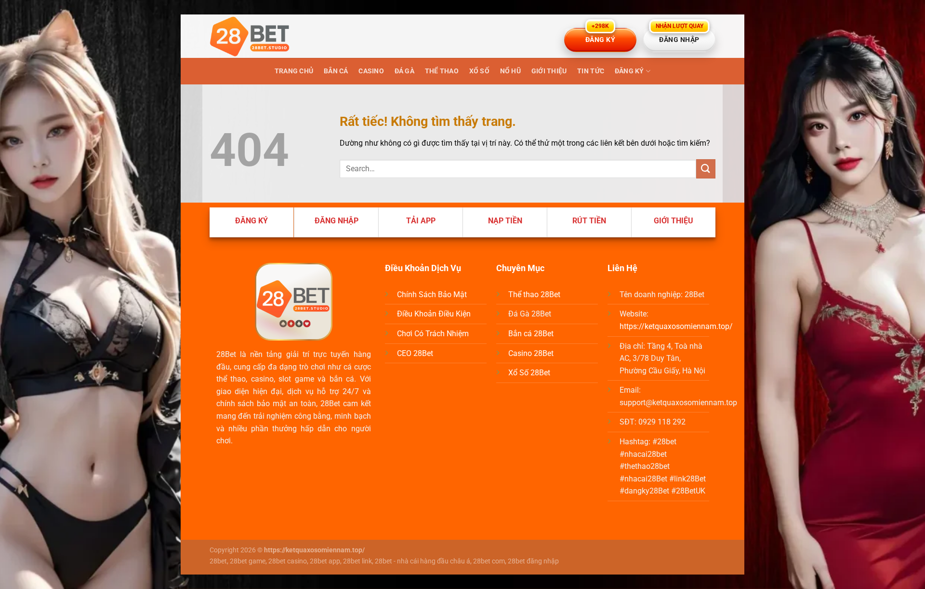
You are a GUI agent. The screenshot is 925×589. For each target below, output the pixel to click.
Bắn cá (336, 71)
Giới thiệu (549, 71)
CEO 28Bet (415, 353)
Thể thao (442, 71)
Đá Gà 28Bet (529, 313)
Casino (371, 71)
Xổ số (479, 71)
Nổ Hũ (510, 71)
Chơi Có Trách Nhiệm (433, 333)
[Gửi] (705, 168)
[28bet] (258, 36)
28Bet (226, 354)
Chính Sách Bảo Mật (432, 294)
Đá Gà (404, 71)
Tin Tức (590, 71)
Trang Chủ (294, 71)
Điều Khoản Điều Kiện (434, 313)
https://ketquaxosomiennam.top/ (676, 326)
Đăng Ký (629, 71)
